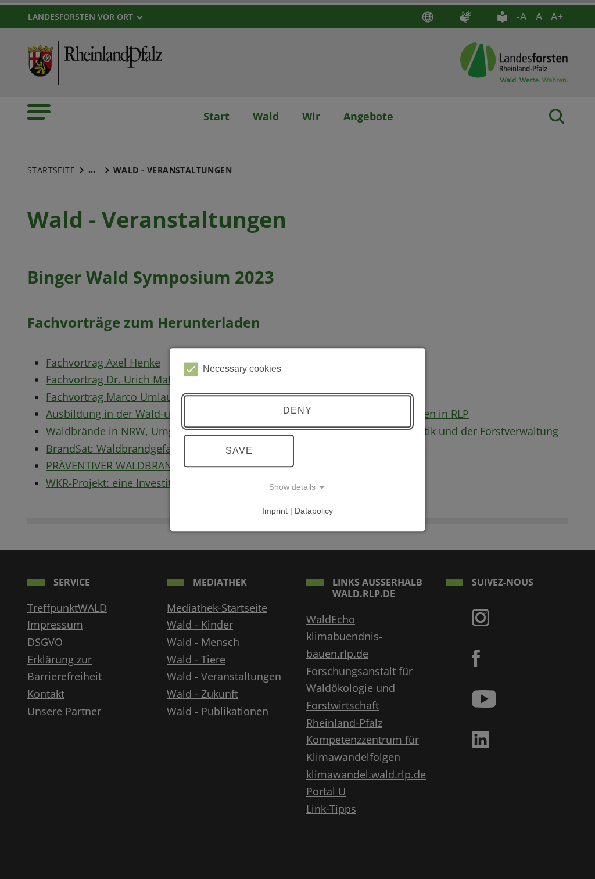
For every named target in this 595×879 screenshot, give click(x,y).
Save (239, 450)
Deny (297, 411)
